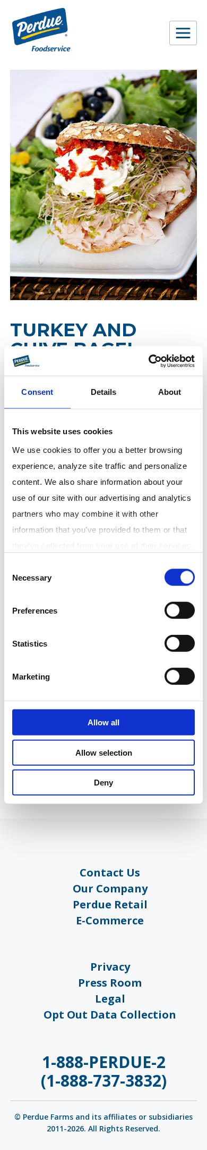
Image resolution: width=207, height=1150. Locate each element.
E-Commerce (110, 920)
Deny (103, 782)
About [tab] (170, 391)
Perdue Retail (110, 904)
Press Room (110, 982)
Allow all (103, 722)
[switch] (180, 610)
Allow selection (103, 752)
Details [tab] (104, 391)
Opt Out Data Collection (110, 1014)
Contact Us (110, 872)
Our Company (110, 888)
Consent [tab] (37, 391)
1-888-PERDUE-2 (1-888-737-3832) (104, 1071)
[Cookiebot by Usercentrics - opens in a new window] (149, 361)
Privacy (110, 966)
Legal (110, 998)
